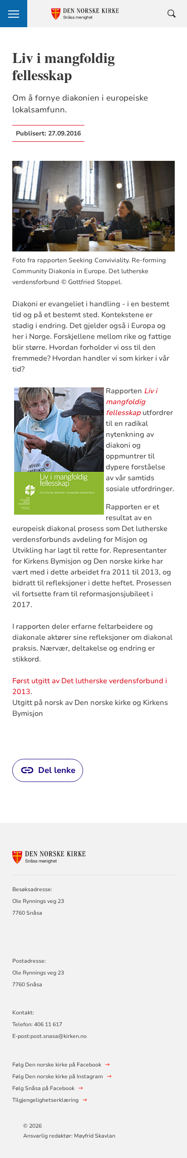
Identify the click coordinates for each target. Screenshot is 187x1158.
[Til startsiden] (62, 855)
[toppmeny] (13, 13)
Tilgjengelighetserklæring (45, 1100)
